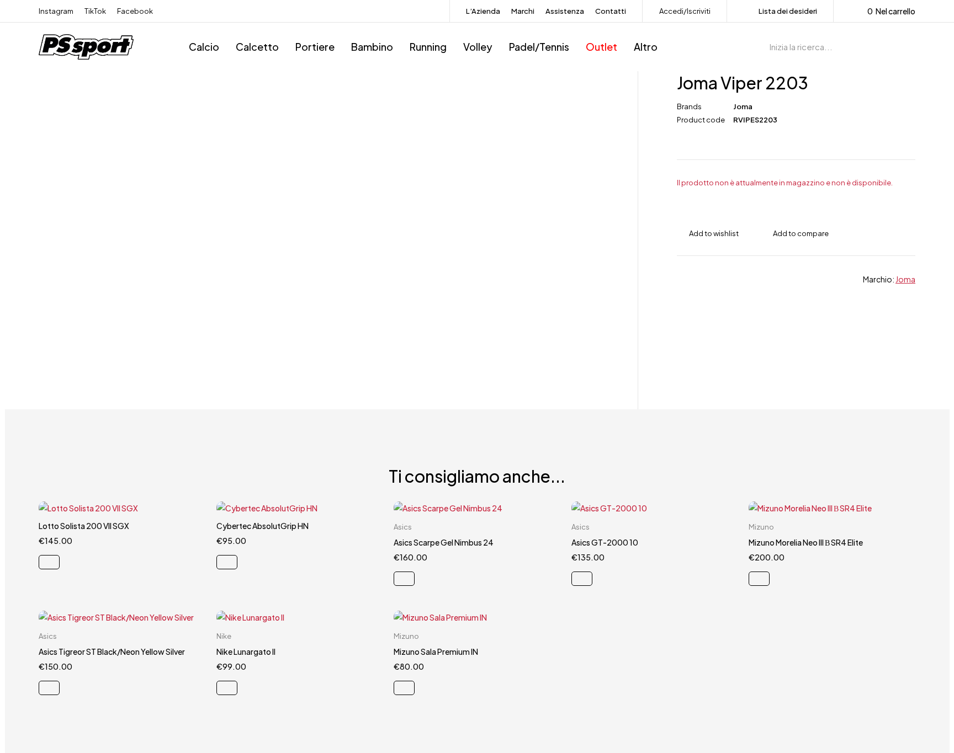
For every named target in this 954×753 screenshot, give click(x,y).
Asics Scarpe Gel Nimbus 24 (444, 542)
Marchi (522, 11)
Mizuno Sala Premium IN (436, 651)
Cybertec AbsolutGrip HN (262, 526)
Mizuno (761, 526)
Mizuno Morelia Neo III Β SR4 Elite (806, 542)
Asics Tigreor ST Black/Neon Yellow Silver (112, 651)
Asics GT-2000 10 (604, 542)
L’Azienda (483, 11)
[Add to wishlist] (708, 233)
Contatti (610, 11)
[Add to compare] (795, 233)
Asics (403, 526)
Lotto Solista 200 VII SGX (84, 526)
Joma (742, 106)
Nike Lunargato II (245, 651)
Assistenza (564, 11)
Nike (223, 636)
